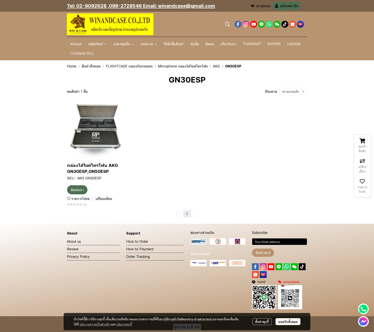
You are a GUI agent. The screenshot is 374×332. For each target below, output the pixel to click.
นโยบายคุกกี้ (124, 324)
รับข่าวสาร (263, 253)
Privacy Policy (78, 256)
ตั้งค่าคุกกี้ (262, 322)
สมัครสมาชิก (289, 5)
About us (74, 241)
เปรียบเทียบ (104, 198)
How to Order (137, 241)
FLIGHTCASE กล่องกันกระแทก (129, 66)
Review (73, 249)
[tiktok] (284, 24)
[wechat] (277, 24)
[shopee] (292, 24)
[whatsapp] (269, 24)
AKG (216, 66)
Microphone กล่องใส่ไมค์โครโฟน (183, 66)
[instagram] (245, 24)
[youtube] (253, 24)
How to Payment (140, 249)
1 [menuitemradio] (187, 213)
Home (71, 66)
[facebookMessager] (363, 321)
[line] (261, 24)
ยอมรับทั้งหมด (288, 322)
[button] (227, 24)
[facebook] (238, 24)
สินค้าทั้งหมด (91, 66)
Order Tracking (138, 256)
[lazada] (300, 24)
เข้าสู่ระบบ (263, 5)
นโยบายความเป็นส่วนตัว (94, 324)
